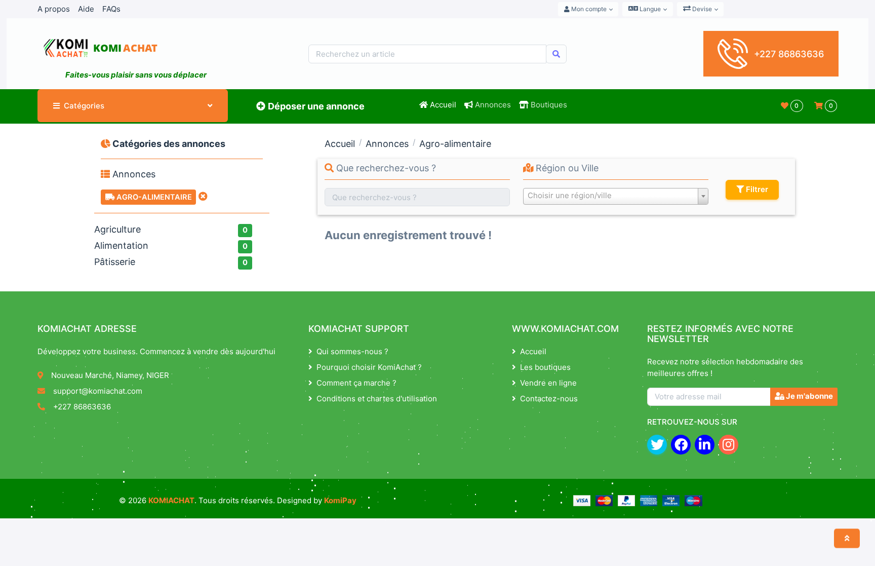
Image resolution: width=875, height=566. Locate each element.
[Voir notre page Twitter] (657, 445)
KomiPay (340, 500)
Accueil (442, 104)
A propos (53, 9)
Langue (649, 9)
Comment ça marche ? (356, 383)
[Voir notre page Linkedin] (704, 445)
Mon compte (588, 9)
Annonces (492, 104)
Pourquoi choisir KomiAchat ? (369, 367)
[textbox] (616, 195)
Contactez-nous (549, 398)
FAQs (111, 9)
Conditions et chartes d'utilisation (376, 398)
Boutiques (548, 104)
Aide (86, 9)
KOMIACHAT (171, 500)
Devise (701, 9)
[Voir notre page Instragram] (728, 445)
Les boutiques (545, 367)
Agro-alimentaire (153, 197)
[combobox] (615, 196)
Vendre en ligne (548, 383)
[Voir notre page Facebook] (681, 445)
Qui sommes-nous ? (352, 351)
